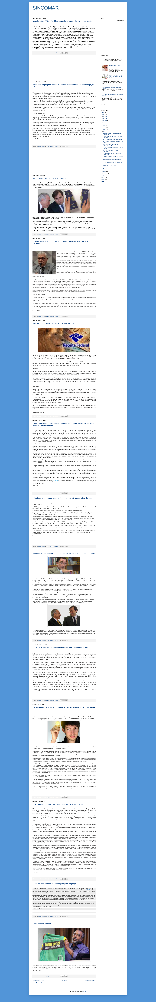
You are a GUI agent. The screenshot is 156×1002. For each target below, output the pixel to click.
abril (104, 131)
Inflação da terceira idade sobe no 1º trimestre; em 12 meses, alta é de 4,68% (62, 498)
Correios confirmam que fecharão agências (111, 58)
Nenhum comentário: (54, 52)
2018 (103, 112)
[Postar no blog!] (62, 53)
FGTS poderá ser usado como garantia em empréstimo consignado (58, 804)
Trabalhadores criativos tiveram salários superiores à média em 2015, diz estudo (63, 707)
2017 (103, 114)
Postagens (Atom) (40, 982)
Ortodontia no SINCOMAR (114, 65)
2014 (103, 181)
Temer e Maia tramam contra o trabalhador (49, 178)
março (104, 171)
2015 (103, 179)
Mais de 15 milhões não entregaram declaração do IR (53, 323)
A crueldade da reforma (41, 924)
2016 (103, 177)
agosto (105, 124)
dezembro (105, 116)
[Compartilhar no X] (63, 53)
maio (104, 129)
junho (104, 127)
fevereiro (105, 173)
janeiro (105, 175)
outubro (105, 120)
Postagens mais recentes (38, 980)
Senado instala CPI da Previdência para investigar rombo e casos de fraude (62, 21)
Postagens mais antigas (90, 980)
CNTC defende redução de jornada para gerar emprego (54, 884)
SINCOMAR (45, 8)
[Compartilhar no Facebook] (65, 53)
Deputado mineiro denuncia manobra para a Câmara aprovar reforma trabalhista (63, 554)
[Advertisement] (64, 68)
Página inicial (65, 980)
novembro (105, 118)
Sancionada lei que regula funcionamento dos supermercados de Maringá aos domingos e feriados (112, 87)
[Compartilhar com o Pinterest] (67, 53)
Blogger (84, 991)
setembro (105, 122)
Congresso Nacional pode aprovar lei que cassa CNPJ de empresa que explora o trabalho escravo (116, 75)
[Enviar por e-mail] (60, 53)
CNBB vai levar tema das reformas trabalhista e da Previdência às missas (61, 648)
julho (104, 125)
